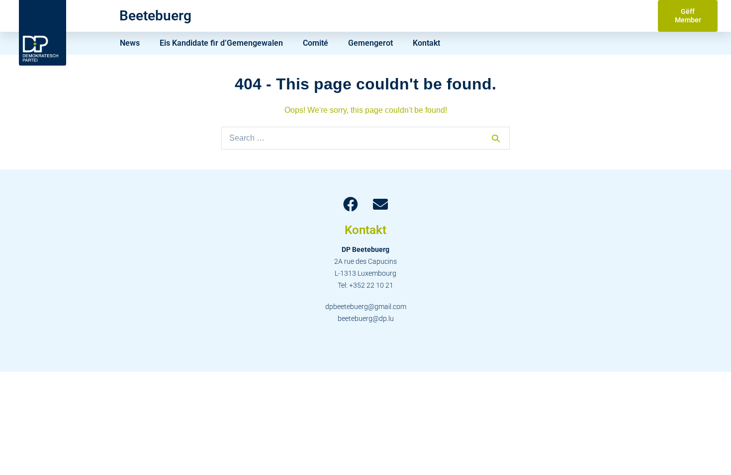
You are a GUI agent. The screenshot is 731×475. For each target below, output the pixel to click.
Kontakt (426, 43)
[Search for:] (365, 138)
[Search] (496, 138)
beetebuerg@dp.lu (366, 318)
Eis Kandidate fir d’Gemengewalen (221, 43)
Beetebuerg (155, 15)
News (130, 43)
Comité (315, 43)
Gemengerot (370, 43)
